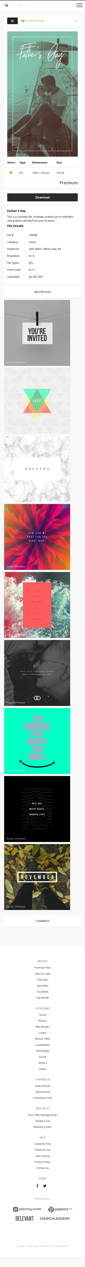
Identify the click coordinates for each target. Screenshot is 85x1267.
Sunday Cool (42, 1121)
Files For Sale (42, 974)
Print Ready (42, 1051)
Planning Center (42, 1127)
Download (42, 197)
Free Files (42, 980)
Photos (42, 1021)
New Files (42, 986)
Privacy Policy (42, 1162)
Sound (42, 1057)
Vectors (42, 1063)
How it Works (42, 1086)
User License (42, 1156)
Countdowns (42, 1045)
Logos (42, 1069)
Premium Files (42, 967)
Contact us (42, 1168)
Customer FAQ (42, 1144)
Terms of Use (42, 1150)
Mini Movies (42, 1027)
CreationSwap (34, 20)
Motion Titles (42, 1038)
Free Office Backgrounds (42, 1115)
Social (42, 1015)
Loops (42, 1033)
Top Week (42, 991)
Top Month (42, 997)
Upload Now (42, 1092)
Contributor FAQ (42, 1098)
